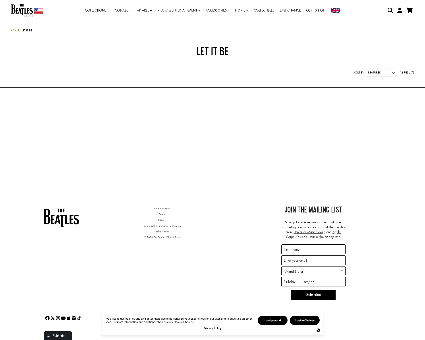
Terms (162, 214)
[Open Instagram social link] (58, 318)
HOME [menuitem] (240, 10)
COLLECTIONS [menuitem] (95, 10)
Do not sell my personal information (162, 226)
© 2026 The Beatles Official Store (162, 237)
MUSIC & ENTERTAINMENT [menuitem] (177, 10)
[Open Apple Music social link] (68, 318)
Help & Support (162, 208)
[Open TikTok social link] (79, 318)
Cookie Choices (162, 231)
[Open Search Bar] (390, 10)
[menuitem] (335, 10)
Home (15, 30)
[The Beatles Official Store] (27, 10)
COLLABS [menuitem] (121, 10)
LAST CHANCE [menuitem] (290, 10)
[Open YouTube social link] (63, 318)
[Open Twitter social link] (53, 318)
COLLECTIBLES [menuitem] (264, 10)
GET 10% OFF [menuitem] (316, 10)
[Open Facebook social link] (47, 318)
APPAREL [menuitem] (143, 10)
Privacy (162, 220)
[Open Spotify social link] (74, 318)
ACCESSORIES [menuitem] (216, 10)
